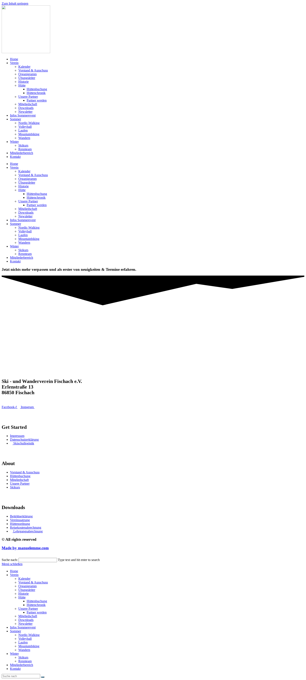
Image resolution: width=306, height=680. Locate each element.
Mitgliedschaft (27, 104)
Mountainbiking (28, 134)
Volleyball (25, 126)
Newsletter (25, 111)
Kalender (24, 66)
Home (14, 59)
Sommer (15, 119)
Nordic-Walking (29, 123)
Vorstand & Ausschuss (33, 70)
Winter (14, 141)
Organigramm (27, 74)
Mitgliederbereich (21, 153)
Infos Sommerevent (23, 115)
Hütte (22, 85)
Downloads (26, 108)
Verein (14, 63)
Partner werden (37, 100)
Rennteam (25, 149)
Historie (23, 81)
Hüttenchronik (36, 93)
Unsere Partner (28, 96)
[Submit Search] (42, 677)
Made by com (25, 548)
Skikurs (23, 145)
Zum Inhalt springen (15, 3)
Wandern (24, 138)
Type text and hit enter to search (79, 560)
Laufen (23, 130)
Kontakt (15, 156)
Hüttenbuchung (37, 89)
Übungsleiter (26, 78)
